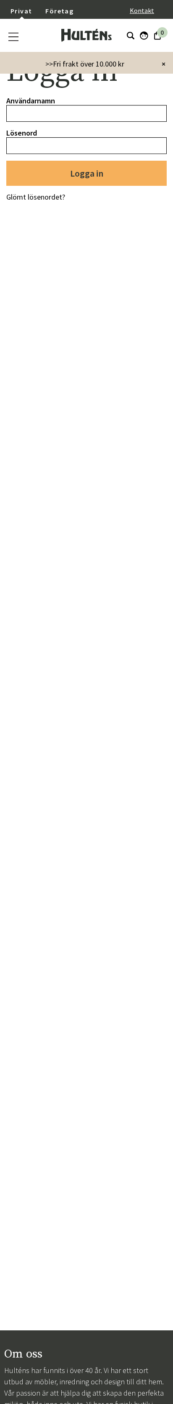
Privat (21, 11)
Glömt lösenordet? (35, 197)
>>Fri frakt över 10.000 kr (84, 64)
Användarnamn (30, 100)
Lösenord (21, 132)
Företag (59, 11)
